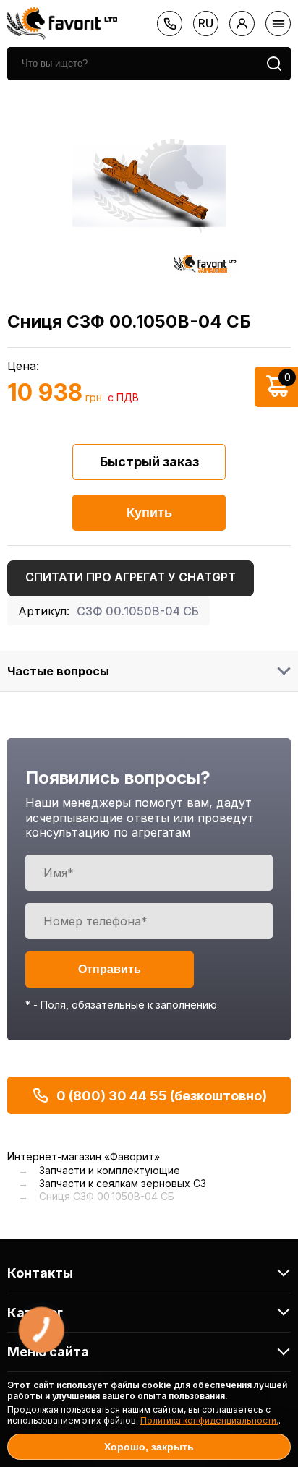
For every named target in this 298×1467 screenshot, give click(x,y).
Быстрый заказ (149, 461)
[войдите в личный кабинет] (242, 23)
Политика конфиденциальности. (209, 1420)
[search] (274, 63)
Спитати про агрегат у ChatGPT (130, 577)
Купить (149, 512)
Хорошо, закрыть (149, 1447)
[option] (149, 186)
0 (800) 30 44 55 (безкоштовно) (161, 1095)
